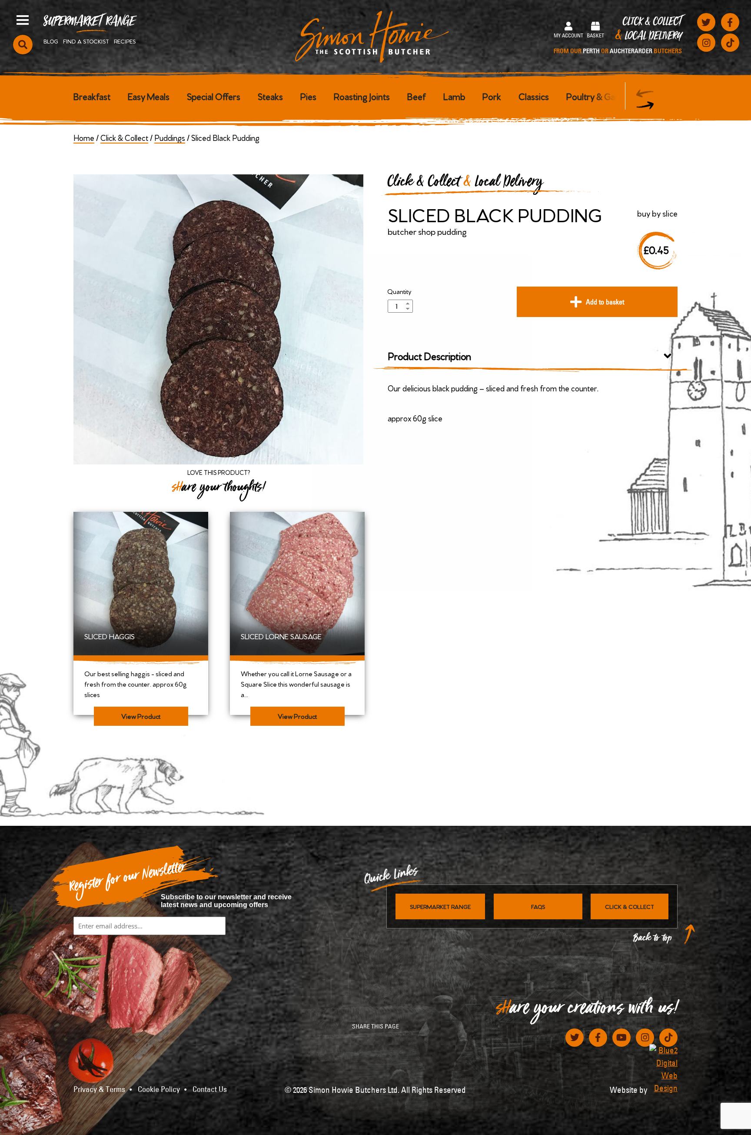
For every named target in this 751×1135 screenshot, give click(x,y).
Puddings (169, 137)
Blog (50, 40)
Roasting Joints (362, 96)
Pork (491, 96)
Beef (416, 96)
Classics (533, 96)
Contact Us (210, 1089)
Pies (308, 96)
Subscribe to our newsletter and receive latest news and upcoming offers (226, 900)
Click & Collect (618, 35)
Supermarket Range (89, 24)
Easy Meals (148, 96)
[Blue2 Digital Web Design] (663, 1069)
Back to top (653, 940)
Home (83, 137)
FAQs (538, 906)
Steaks (270, 96)
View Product (140, 716)
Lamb (454, 96)
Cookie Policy (159, 1089)
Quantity (399, 291)
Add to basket (605, 301)
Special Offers (213, 96)
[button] (645, 105)
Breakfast (91, 96)
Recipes (125, 40)
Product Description (429, 355)
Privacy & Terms (99, 1089)
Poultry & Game (597, 96)
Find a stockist (86, 40)
